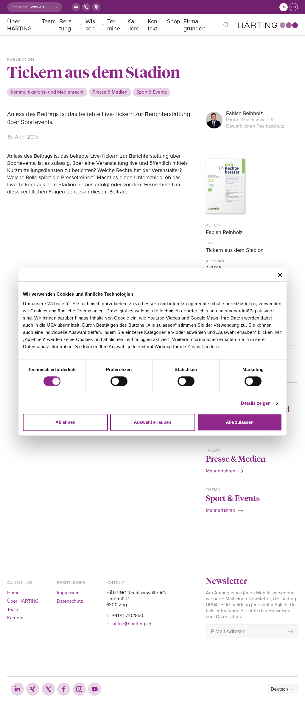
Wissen (91, 25)
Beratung (66, 25)
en (293, 7)
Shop (173, 21)
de (283, 7)
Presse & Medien (236, 458)
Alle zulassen (239, 422)
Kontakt (153, 25)
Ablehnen (65, 422)
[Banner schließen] (280, 275)
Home (13, 593)
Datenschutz (70, 601)
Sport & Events (233, 497)
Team (49, 21)
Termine (113, 25)
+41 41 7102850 (127, 615)
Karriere (133, 25)
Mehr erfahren (220, 471)
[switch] (119, 381)
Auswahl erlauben (152, 422)
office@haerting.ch (131, 624)
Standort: (20, 7)
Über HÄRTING (19, 25)
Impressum (68, 593)
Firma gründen (194, 25)
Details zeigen (255, 403)
